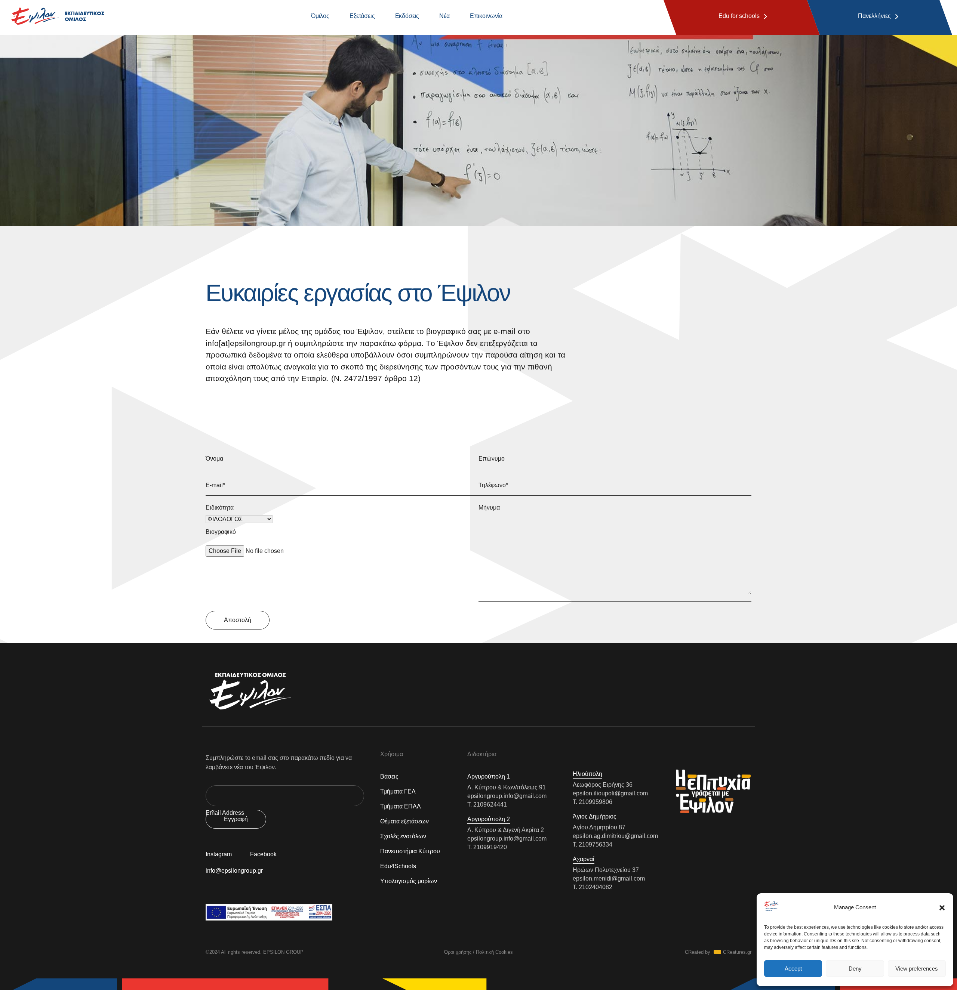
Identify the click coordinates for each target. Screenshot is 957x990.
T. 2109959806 (592, 802)
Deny (855, 968)
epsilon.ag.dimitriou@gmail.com (615, 836)
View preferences (916, 968)
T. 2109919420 (487, 847)
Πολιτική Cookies (494, 952)
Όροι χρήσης (457, 952)
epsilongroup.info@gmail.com (507, 796)
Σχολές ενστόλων (403, 836)
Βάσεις (389, 776)
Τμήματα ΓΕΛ (398, 791)
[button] (942, 908)
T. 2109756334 (592, 844)
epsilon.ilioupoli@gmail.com (610, 793)
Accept (793, 968)
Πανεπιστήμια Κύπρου (410, 851)
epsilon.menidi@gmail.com (609, 878)
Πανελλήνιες (874, 16)
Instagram (219, 854)
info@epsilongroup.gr (234, 870)
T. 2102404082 (592, 887)
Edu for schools (739, 16)
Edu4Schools (398, 866)
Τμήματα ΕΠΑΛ (400, 806)
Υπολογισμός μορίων (408, 881)
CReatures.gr (737, 952)
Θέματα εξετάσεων (404, 821)
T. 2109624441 (487, 804)
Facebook (263, 854)
